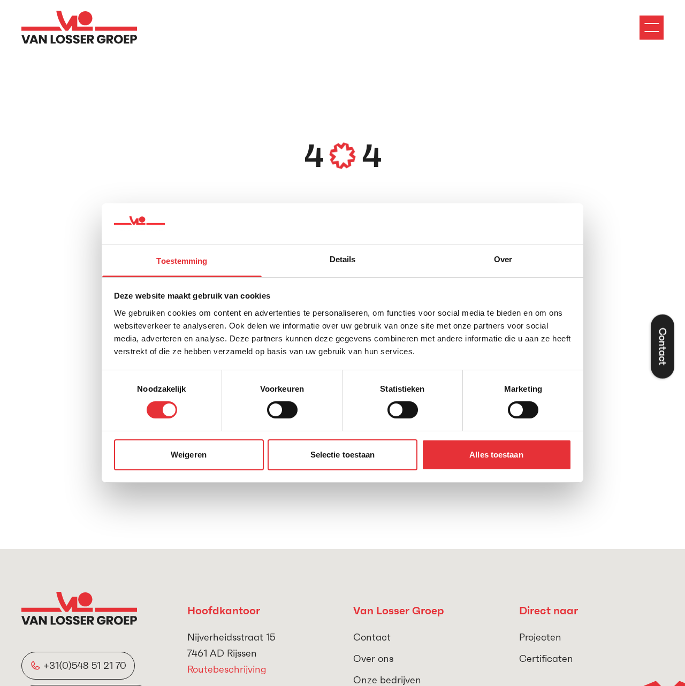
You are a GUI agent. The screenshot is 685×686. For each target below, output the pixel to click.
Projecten (540, 637)
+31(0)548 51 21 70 (84, 665)
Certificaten (546, 658)
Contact (372, 637)
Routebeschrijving (227, 669)
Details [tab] (343, 259)
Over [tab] (503, 259)
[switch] (282, 409)
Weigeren (189, 454)
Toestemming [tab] (181, 260)
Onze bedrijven (387, 680)
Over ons (373, 658)
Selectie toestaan (342, 454)
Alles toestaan (496, 454)
